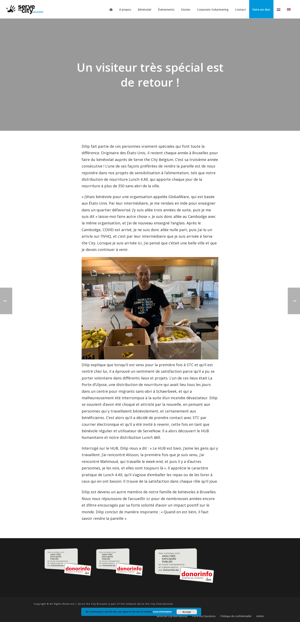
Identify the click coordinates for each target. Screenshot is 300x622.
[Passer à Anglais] (289, 9)
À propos (125, 9)
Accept (186, 612)
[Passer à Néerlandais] (278, 9)
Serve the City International (172, 616)
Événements (166, 9)
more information (162, 611)
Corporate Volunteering (213, 9)
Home (111, 9)
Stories (185, 9)
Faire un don (261, 9)
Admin (260, 616)
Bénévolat (144, 9)
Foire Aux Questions (204, 616)
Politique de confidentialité (235, 616)
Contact (240, 9)
